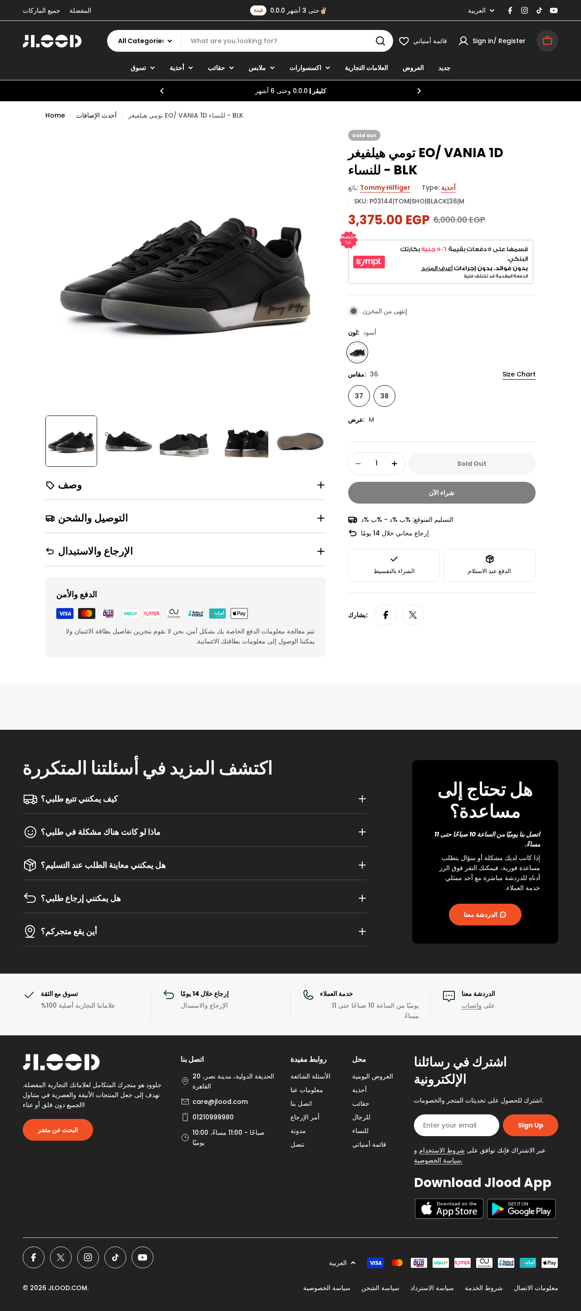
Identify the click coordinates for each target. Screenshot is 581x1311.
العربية (477, 10)
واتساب (472, 1005)
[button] (162, 90)
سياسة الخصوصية (326, 1287)
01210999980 (213, 1117)
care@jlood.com (220, 1101)
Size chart (519, 374)
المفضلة (80, 10)
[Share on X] (413, 615)
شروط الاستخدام (442, 1150)
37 (359, 396)
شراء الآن (441, 492)
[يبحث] (380, 40)
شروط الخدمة (484, 1287)
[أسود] (357, 352)
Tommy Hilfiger (385, 187)
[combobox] (250, 41)
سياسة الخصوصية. (438, 1160)
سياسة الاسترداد (432, 1287)
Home (55, 115)
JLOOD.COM (67, 1287)
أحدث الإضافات (96, 115)
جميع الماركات (41, 10)
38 (384, 396)
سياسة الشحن (380, 1287)
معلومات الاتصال (536, 1287)
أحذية (448, 187)
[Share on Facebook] (386, 615)
